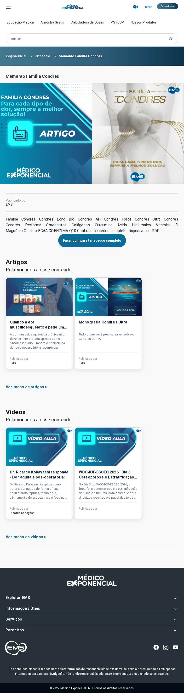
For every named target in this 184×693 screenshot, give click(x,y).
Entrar (148, 7)
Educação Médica (20, 22)
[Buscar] (171, 39)
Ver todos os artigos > (26, 387)
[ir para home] (73, 7)
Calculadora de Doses (87, 22)
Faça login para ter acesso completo (92, 240)
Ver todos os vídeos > (26, 537)
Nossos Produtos (144, 22)
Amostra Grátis (52, 22)
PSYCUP (117, 22)
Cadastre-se (168, 6)
